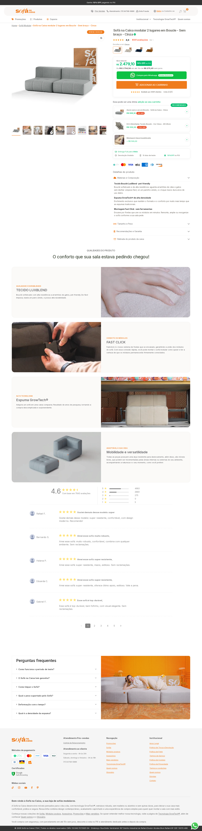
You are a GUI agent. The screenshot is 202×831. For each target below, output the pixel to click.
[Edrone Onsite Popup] (101, 415)
